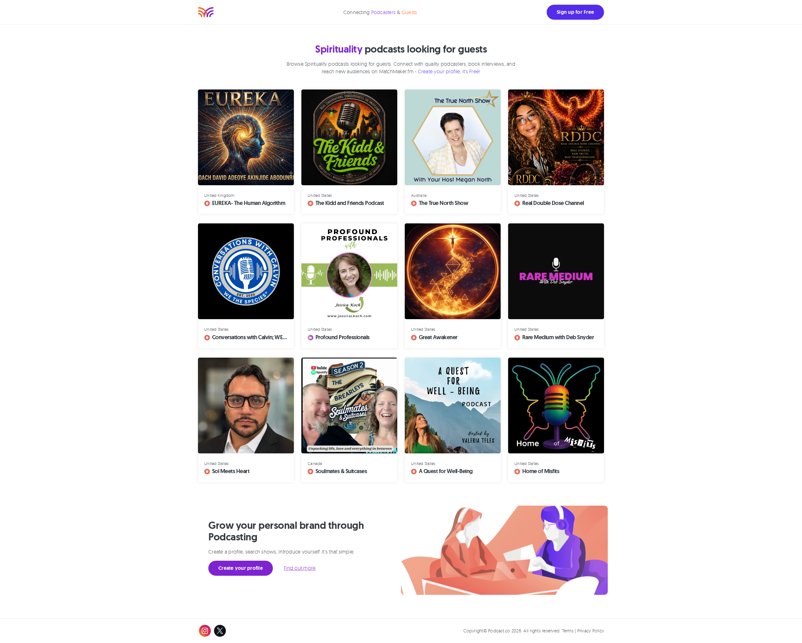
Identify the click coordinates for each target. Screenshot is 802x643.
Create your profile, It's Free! (449, 71)
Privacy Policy (590, 630)
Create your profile (240, 568)
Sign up (575, 12)
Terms (568, 630)
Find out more (299, 568)
